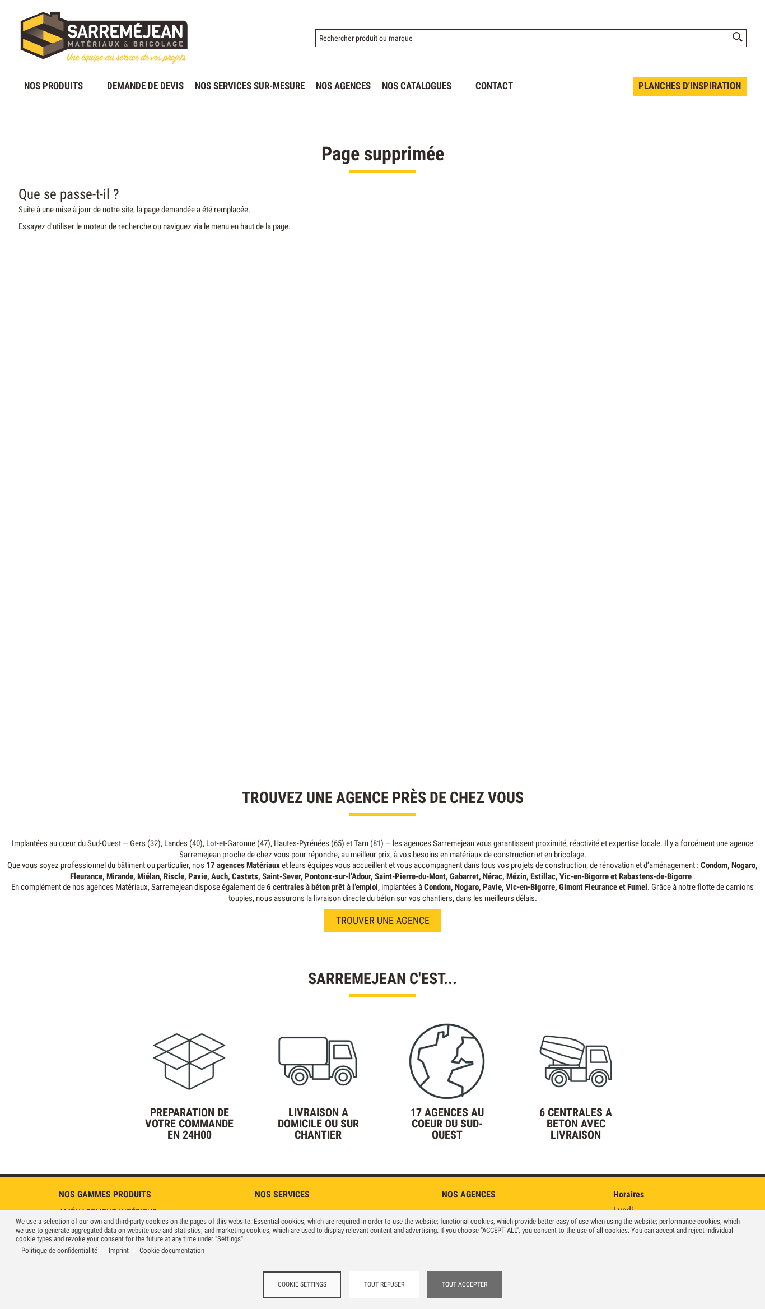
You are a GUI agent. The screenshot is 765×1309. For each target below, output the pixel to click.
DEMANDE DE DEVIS (145, 85)
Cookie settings (302, 1284)
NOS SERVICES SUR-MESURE (250, 85)
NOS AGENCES (343, 85)
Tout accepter (464, 1284)
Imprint (119, 1250)
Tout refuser (384, 1284)
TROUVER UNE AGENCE (383, 920)
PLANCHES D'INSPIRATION (689, 85)
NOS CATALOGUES (416, 85)
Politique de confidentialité (59, 1250)
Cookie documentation (171, 1250)
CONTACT (494, 85)
